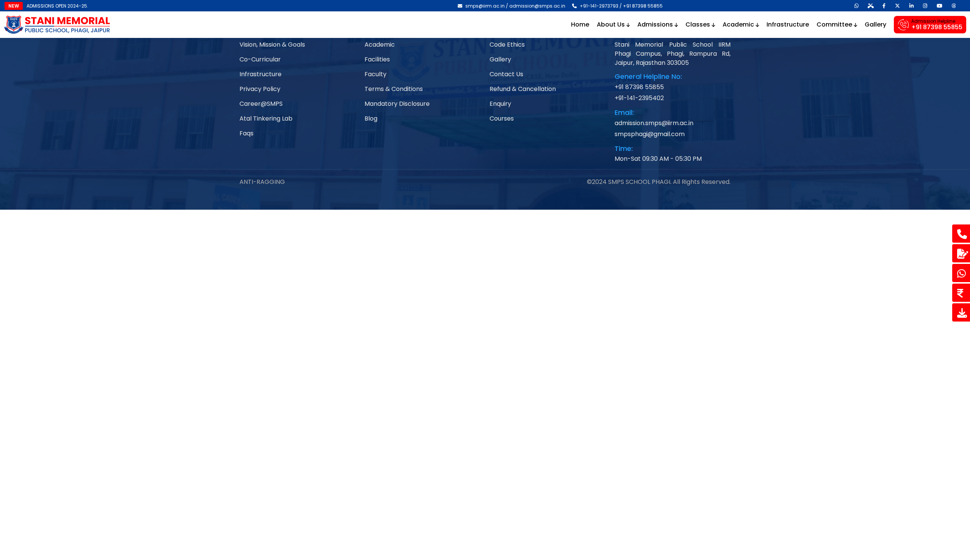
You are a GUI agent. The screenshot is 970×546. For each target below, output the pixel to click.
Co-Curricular (260, 59)
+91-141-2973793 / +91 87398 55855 (621, 6)
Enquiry (500, 103)
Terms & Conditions (394, 89)
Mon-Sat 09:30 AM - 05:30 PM (658, 158)
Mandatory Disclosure (397, 103)
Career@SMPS (261, 103)
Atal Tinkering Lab (266, 118)
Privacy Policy (259, 89)
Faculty (375, 74)
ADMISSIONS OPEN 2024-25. (57, 6)
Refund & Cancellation (523, 89)
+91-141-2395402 (639, 98)
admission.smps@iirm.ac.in (654, 123)
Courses (502, 118)
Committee (835, 25)
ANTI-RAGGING (262, 181)
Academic (739, 25)
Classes (698, 25)
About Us (611, 25)
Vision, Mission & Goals (272, 44)
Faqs (246, 133)
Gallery (875, 25)
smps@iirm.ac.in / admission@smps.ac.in (514, 6)
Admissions (655, 25)
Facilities (377, 59)
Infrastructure (788, 25)
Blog (371, 118)
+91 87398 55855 (639, 87)
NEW (13, 6)
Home (580, 25)
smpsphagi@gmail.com (650, 134)
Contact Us (506, 74)
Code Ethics (507, 44)
